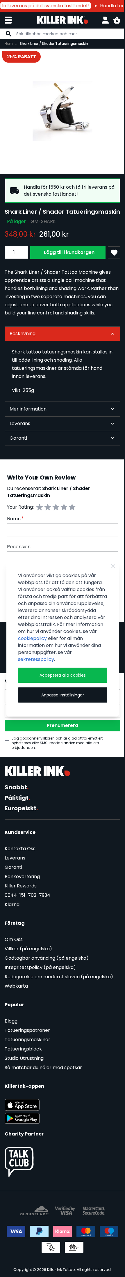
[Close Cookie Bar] (108, 562)
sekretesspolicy (36, 662)
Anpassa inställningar (60, 698)
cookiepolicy (32, 641)
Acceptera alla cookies (60, 679)
